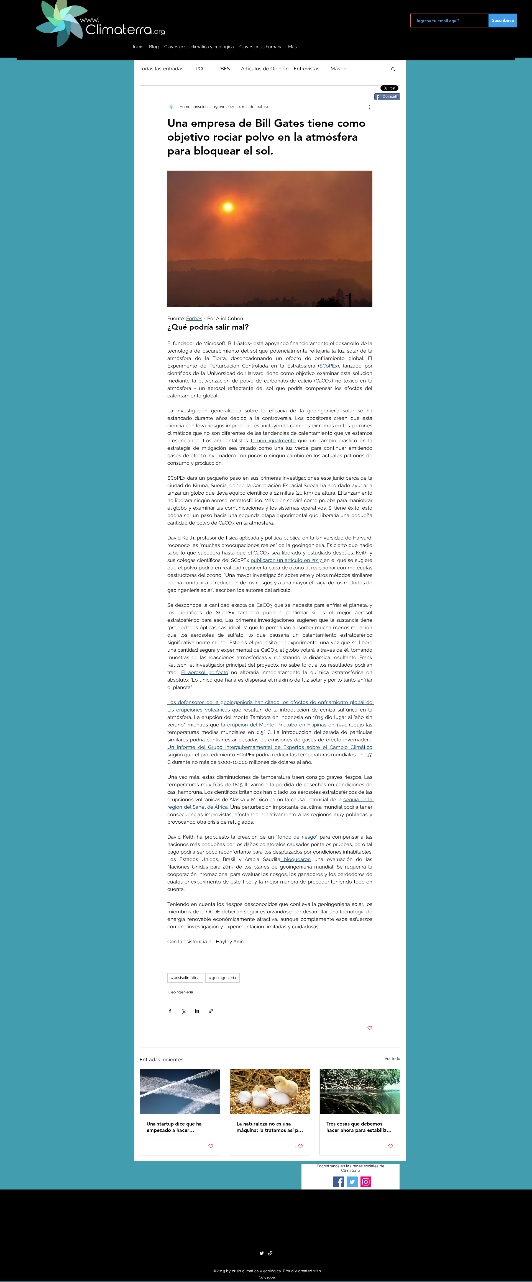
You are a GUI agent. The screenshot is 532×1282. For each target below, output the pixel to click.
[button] (393, 68)
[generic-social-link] (270, 1253)
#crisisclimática (185, 977)
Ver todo (392, 1058)
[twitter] (262, 1253)
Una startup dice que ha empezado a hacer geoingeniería (174, 1127)
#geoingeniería (222, 977)
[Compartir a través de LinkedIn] (197, 1011)
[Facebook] (338, 1181)
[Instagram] (365, 1181)
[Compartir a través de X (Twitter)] (183, 1011)
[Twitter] (352, 1181)
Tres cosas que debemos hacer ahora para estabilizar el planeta (358, 1127)
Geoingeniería (180, 992)
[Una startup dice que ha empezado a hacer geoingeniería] (180, 1091)
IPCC (200, 68)
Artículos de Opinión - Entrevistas (280, 68)
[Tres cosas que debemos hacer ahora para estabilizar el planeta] (360, 1091)
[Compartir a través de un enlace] (210, 1011)
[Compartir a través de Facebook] (170, 1011)
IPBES (223, 68)
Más (335, 68)
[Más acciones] (369, 106)
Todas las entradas (161, 68)
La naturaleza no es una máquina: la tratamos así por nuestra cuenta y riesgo (270, 1127)
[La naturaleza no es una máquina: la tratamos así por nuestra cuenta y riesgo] (270, 1091)
